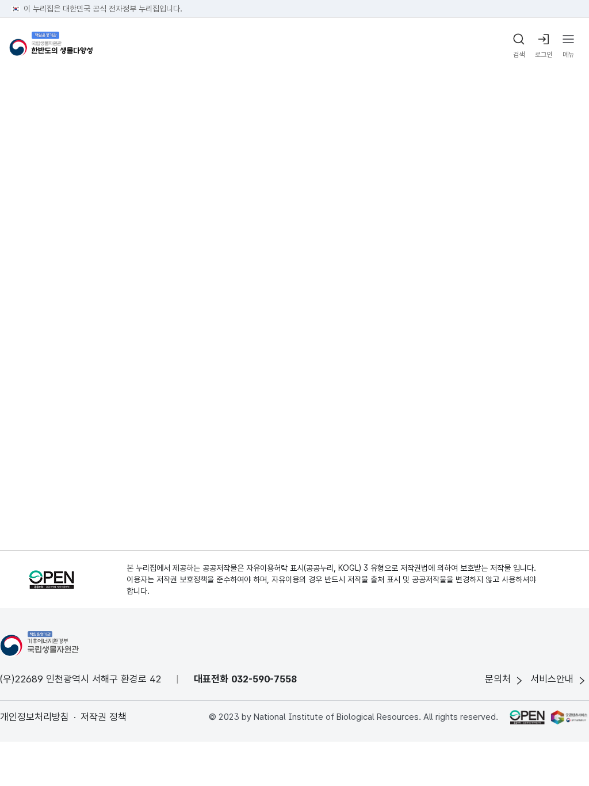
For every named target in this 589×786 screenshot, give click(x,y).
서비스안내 (551, 679)
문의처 (498, 679)
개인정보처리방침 (34, 717)
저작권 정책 (104, 717)
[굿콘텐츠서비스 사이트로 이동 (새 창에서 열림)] (569, 717)
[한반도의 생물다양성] (51, 46)
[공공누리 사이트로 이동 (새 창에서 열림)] (527, 717)
